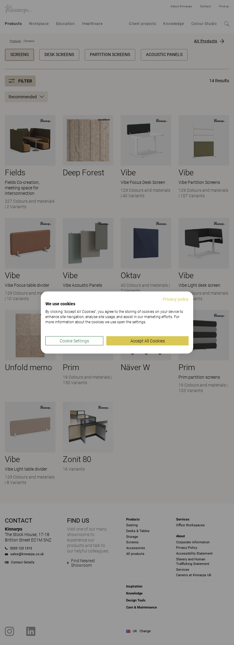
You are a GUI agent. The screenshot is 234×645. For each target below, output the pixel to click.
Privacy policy (176, 298)
